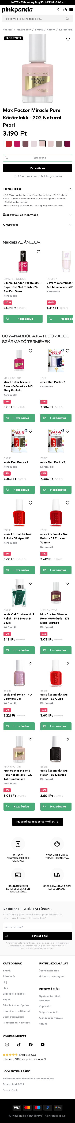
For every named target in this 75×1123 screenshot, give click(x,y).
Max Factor (24, 30)
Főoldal (9, 30)
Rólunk (43, 1024)
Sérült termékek (13, 1017)
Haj (5, 982)
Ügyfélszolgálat (49, 971)
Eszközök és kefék (14, 994)
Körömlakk (66, 30)
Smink (39, 30)
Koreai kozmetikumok (16, 1011)
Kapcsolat (45, 1006)
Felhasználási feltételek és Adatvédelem (28, 1078)
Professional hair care (16, 1023)
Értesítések (10, 1090)
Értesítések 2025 (13, 1084)
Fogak (6, 999)
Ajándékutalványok (51, 1018)
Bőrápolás (9, 976)
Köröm (51, 30)
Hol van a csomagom (52, 976)
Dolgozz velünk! (48, 1012)
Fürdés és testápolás (16, 1005)
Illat (5, 988)
